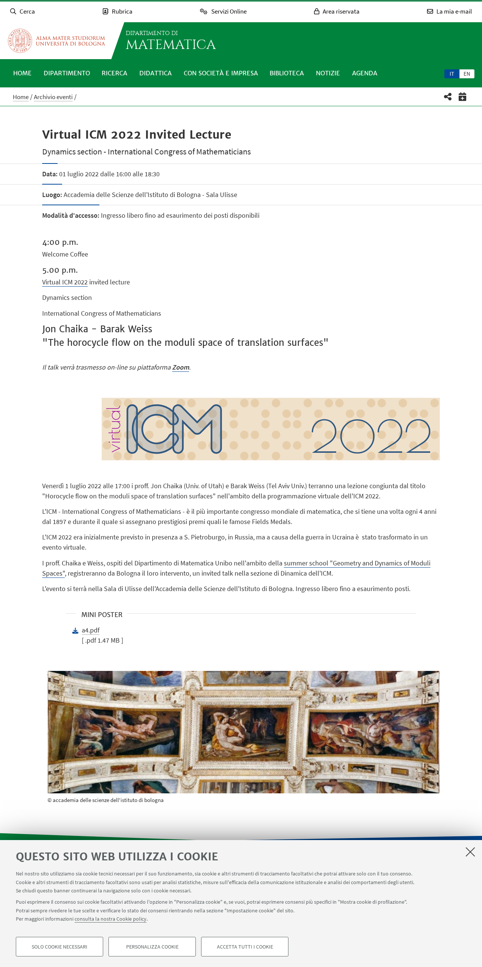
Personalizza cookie (152, 946)
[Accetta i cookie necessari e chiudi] (470, 852)
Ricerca (114, 73)
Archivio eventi (53, 97)
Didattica (155, 73)
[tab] (451, 73)
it (452, 73)
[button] (448, 96)
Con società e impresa (221, 73)
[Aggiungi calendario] (462, 96)
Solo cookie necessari (59, 946)
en (467, 73)
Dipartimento (67, 73)
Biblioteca (287, 73)
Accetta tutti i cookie (245, 946)
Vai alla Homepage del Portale (56, 41)
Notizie (328, 73)
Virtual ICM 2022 (65, 282)
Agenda (364, 73)
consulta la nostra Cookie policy (110, 918)
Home (22, 73)
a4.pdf (90, 630)
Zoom (180, 367)
